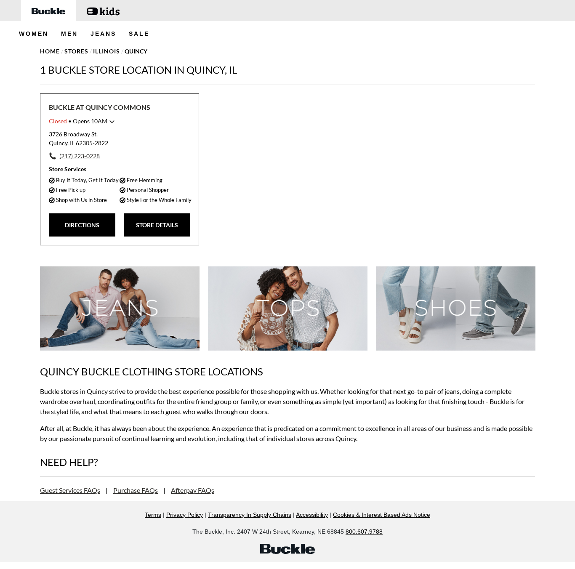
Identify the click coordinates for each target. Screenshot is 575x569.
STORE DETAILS (157, 225)
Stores (76, 51)
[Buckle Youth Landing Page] (103, 10)
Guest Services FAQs (70, 490)
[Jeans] (120, 308)
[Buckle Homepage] (48, 10)
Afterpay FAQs (192, 490)
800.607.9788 (364, 531)
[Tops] (287, 308)
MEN (69, 33)
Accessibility (312, 514)
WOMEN (33, 33)
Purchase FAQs (135, 490)
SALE (139, 33)
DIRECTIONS (82, 225)
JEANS (103, 33)
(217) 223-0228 (79, 156)
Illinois (106, 51)
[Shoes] (455, 308)
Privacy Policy (184, 514)
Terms (153, 514)
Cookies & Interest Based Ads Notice (381, 514)
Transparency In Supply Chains (249, 514)
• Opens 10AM (78, 121)
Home (50, 51)
